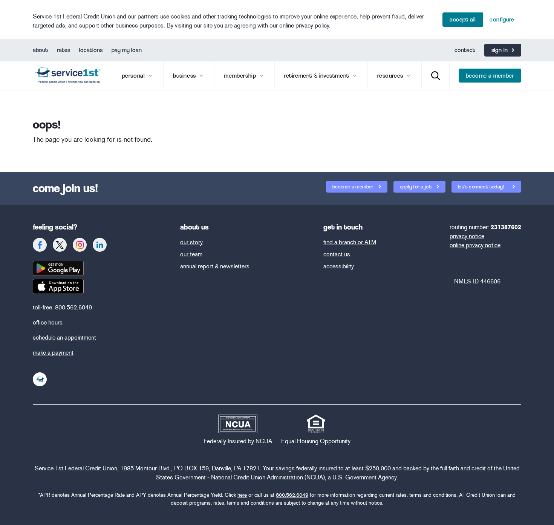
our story (191, 242)
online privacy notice (475, 245)
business (185, 75)
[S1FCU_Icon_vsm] (40, 379)
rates (63, 50)
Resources (391, 75)
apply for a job (416, 187)
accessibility (338, 266)
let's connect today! (481, 187)
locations (91, 50)
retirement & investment (317, 75)
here (242, 495)
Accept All (463, 19)
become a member (490, 75)
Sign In (499, 50)
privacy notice (467, 236)
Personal (134, 75)
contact (465, 50)
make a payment (53, 352)
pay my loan (127, 50)
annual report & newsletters (214, 266)
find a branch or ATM (349, 242)
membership (241, 75)
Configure (502, 19)
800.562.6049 (73, 307)
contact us (336, 254)
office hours (48, 322)
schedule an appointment (64, 337)
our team (191, 254)
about (40, 50)
